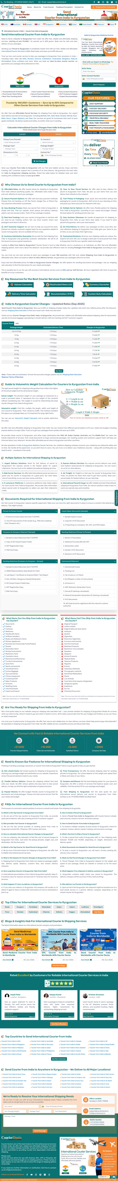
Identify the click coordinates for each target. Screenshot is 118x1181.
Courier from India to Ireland (71, 1051)
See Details (7, 960)
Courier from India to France (41, 1054)
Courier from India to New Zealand (73, 1048)
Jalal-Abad (55, 116)
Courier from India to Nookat (42, 1084)
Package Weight (47, 146)
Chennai (38, 59)
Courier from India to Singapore (13, 1044)
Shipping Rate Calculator (105, 7)
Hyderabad (56, 59)
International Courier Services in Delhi (15, 51)
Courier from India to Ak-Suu (42, 1087)
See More (59, 371)
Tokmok (69, 116)
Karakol (63, 116)
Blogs (114, 1180)
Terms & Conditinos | (74, 1180)
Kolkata (59, 912)
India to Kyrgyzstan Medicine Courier (98, 35)
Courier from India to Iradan (71, 1074)
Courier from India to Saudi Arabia (102, 1044)
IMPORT (59, 134)
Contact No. (46, 152)
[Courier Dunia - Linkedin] (107, 2)
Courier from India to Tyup (100, 1084)
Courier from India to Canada (71, 1041)
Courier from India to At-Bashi (101, 1081)
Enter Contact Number (91, 76)
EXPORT (22, 134)
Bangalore (66, 59)
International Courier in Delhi (14, 31)
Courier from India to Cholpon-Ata (73, 1077)
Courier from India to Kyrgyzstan (37, 31)
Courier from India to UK (98, 1041)
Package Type (9, 146)
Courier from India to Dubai (70, 1044)
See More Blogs (59, 966)
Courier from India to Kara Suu (101, 1077)
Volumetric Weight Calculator (26, 418)
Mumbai (30, 59)
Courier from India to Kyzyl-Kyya (14, 1074)
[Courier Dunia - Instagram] (103, 2)
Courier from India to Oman (11, 1054)
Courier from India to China (99, 1048)
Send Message (40, 1131)
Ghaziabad (46, 907)
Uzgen (14, 118)
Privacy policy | (86, 1180)
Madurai (74, 59)
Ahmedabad (6, 61)
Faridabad (33, 907)
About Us (37, 7)
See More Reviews (59, 1024)
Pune (14, 61)
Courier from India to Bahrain (100, 1054)
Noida (7, 907)
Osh (48, 116)
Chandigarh (98, 907)
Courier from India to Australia (42, 1041)
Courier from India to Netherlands (14, 1051)
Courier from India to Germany (42, 1044)
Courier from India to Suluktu (13, 1084)
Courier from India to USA (11, 1041)
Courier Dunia (7, 323)
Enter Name (86, 68)
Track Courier (48, 7)
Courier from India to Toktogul (42, 1077)
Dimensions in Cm (10, 152)
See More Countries (59, 1059)
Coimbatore (46, 59)
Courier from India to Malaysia (12, 1048)
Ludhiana (20, 61)
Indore (72, 907)
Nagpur (72, 912)
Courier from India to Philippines (43, 1051)
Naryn (8, 118)
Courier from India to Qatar (41, 1048)
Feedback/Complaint (64, 7)
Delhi (24, 59)
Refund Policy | (98, 1180)
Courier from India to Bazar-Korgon (44, 1074)
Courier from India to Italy (99, 1051)
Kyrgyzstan (59, 86)
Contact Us (79, 7)
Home (29, 7)
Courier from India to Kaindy (71, 1087)
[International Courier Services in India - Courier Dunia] (11, 7)
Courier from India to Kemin (100, 1087)
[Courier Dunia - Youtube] (99, 2)
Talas (31, 118)
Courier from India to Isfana (41, 1081)
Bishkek (44, 116)
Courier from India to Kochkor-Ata (14, 1081)
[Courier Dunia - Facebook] (94, 2)
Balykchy (21, 118)
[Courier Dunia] (2, 31)
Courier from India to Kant (12, 1077)
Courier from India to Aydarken (13, 1087)
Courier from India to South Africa (73, 1054)
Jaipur (59, 907)
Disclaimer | (108, 1180)
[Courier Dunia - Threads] (116, 2)
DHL (64, 270)
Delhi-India (20, 86)
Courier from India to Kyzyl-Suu (72, 1081)
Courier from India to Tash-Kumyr (102, 1074)
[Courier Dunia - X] (112, 2)
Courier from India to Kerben (71, 1084)
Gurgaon (20, 907)
